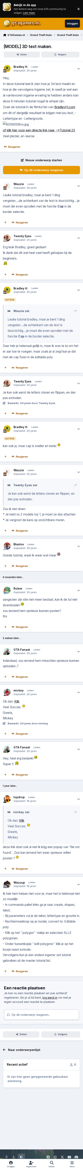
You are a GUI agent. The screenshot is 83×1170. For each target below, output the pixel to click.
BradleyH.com (64, 107)
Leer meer (7, 9)
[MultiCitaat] (5, 222)
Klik (16, 701)
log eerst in (50, 997)
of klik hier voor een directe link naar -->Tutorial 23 (39, 130)
